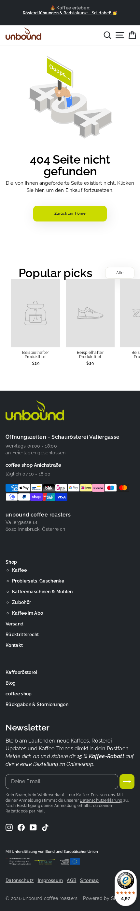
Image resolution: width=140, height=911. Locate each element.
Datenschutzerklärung (101, 800)
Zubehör (21, 602)
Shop (11, 562)
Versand (14, 623)
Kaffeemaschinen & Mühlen (42, 591)
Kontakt (14, 645)
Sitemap (89, 880)
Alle (119, 273)
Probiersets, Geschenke (38, 580)
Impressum (50, 880)
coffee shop (19, 693)
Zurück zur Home (70, 213)
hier (39, 190)
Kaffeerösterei (21, 672)
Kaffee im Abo (27, 613)
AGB (71, 880)
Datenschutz (20, 880)
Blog (11, 683)
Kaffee (19, 570)
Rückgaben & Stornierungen (37, 704)
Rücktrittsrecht (22, 634)
